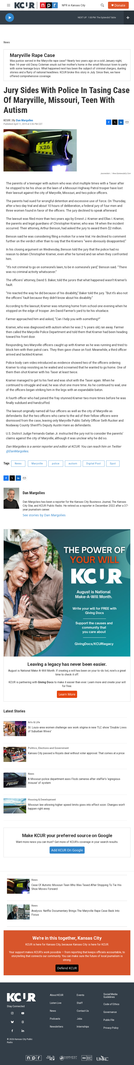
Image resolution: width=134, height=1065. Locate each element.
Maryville (37, 463)
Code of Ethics (111, 1004)
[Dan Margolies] (11, 498)
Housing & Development (42, 799)
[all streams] (129, 18)
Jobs (79, 1018)
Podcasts (55, 1018)
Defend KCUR (67, 968)
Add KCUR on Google (67, 850)
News (6, 42)
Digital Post (93, 463)
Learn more (67, 694)
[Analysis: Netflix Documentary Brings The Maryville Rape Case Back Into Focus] (18, 911)
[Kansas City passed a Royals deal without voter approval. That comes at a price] (14, 754)
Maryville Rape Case (32, 55)
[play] (9, 18)
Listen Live (55, 1003)
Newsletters (56, 1026)
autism (73, 463)
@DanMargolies (17, 451)
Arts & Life (34, 722)
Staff (80, 1003)
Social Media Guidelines (110, 995)
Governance (110, 1012)
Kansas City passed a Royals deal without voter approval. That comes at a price (76, 753)
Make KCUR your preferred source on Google (67, 835)
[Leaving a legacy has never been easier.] (67, 593)
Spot (113, 463)
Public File (108, 1020)
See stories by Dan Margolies (44, 515)
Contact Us (83, 1011)
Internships (83, 1026)
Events (80, 995)
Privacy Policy (110, 1028)
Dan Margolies (24, 120)
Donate (119, 5)
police (55, 463)
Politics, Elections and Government (48, 748)
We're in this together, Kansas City (67, 938)
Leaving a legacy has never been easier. (66, 664)
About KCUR (56, 995)
